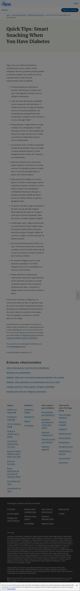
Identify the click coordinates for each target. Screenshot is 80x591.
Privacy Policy (11, 589)
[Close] (77, 585)
